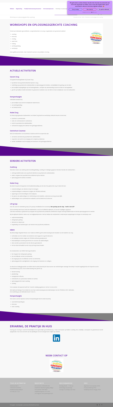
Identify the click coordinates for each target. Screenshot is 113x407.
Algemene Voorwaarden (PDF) (92, 386)
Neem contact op (56, 355)
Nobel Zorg (14, 183)
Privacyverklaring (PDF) (90, 387)
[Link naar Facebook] (102, 405)
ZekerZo (33, 292)
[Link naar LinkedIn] (97, 405)
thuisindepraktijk (19, 404)
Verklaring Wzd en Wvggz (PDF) (92, 389)
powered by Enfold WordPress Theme (31, 404)
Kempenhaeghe (16, 296)
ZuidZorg (13, 167)
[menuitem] (12, 8)
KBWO (12, 230)
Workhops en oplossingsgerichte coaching (22, 17)
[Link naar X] (99, 405)
